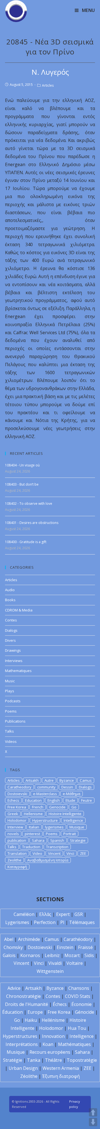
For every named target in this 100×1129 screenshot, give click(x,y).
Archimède (29, 939)
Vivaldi (55, 963)
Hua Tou (77, 1028)
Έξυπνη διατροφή (61, 1076)
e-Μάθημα (71, 793)
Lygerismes (17, 922)
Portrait (69, 833)
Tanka (33, 1060)
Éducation (12, 1012)
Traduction (31, 846)
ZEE (83, 853)
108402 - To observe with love (28, 503)
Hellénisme (53, 1020)
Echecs (13, 800)
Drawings (13, 650)
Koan (47, 1044)
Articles (48, 85)
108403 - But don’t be (22, 484)
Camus (86, 780)
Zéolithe (29, 1076)
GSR (78, 914)
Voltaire (74, 963)
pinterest (32, 833)
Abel (8, 939)
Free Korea (17, 807)
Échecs (60, 1004)
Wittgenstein (50, 971)
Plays (9, 690)
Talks (9, 731)
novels (13, 833)
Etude (70, 800)
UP (93, 1112)
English (54, 800)
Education (33, 800)
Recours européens (49, 1052)
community (46, 787)
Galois (9, 955)
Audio (10, 589)
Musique (76, 827)
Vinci (70, 853)
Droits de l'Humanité (26, 1004)
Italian (34, 827)
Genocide (57, 807)
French (37, 807)
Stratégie (12, 1060)
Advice (14, 988)
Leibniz (52, 955)
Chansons (78, 988)
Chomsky (13, 947)
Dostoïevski (40, 947)
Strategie (78, 840)
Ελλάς (45, 914)
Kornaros (30, 955)
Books (10, 599)
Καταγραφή (17, 866)
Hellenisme (33, 813)
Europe (35, 1012)
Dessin (67, 787)
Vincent (54, 853)
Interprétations (22, 1044)
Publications (15, 721)
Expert (63, 914)
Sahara (38, 840)
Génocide (84, 1012)
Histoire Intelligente (65, 813)
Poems (11, 711)
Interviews (13, 660)
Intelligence (73, 820)
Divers (10, 640)
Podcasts (13, 700)
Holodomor (17, 820)
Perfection (45, 922)
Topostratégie (82, 1060)
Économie (81, 1004)
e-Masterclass (45, 793)
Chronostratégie (23, 996)
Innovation (53, 1036)
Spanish (57, 840)
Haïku (31, 1020)
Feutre (86, 800)
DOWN (93, 1122)
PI (62, 922)
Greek (13, 813)
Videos (11, 741)
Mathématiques (74, 1044)
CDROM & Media (18, 610)
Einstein (65, 947)
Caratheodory (19, 787)
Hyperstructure (45, 820)
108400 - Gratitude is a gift (25, 541)
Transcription (57, 846)
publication (17, 840)
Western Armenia (60, 1068)
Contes (11, 620)
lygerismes (54, 827)
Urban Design (23, 1068)
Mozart (72, 955)
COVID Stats (77, 996)
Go (73, 807)
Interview (15, 827)
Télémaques (82, 922)
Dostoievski (17, 793)
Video (37, 853)
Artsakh (32, 780)
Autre (49, 780)
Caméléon (24, 914)
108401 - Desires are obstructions (31, 522)
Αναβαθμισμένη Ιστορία (47, 860)
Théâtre (53, 1060)
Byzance (66, 780)
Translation (17, 853)
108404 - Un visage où (22, 465)
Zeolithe (14, 860)
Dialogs (11, 630)
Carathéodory (78, 939)
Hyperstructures (20, 1036)
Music (10, 680)
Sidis (89, 955)
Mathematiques (18, 670)
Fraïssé (85, 947)
